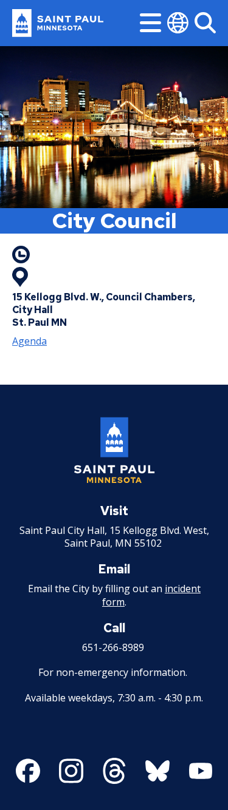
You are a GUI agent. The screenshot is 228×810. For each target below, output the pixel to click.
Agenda (29, 341)
